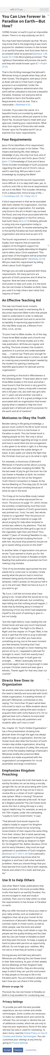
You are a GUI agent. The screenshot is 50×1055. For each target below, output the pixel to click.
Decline (18, 1050)
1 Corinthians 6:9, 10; (12, 196)
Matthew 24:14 (36, 258)
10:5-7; (20, 853)
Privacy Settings (20, 1042)
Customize (31, 1050)
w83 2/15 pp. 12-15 (18, 9)
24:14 (27, 853)
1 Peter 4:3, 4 (30, 196)
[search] (47, 3)
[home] (4, 3)
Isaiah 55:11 (8, 56)
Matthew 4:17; (10, 853)
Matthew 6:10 (23, 104)
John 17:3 (7, 161)
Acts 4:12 (23, 221)
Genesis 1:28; (40, 53)
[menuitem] (4, 3)
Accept (7, 1050)
